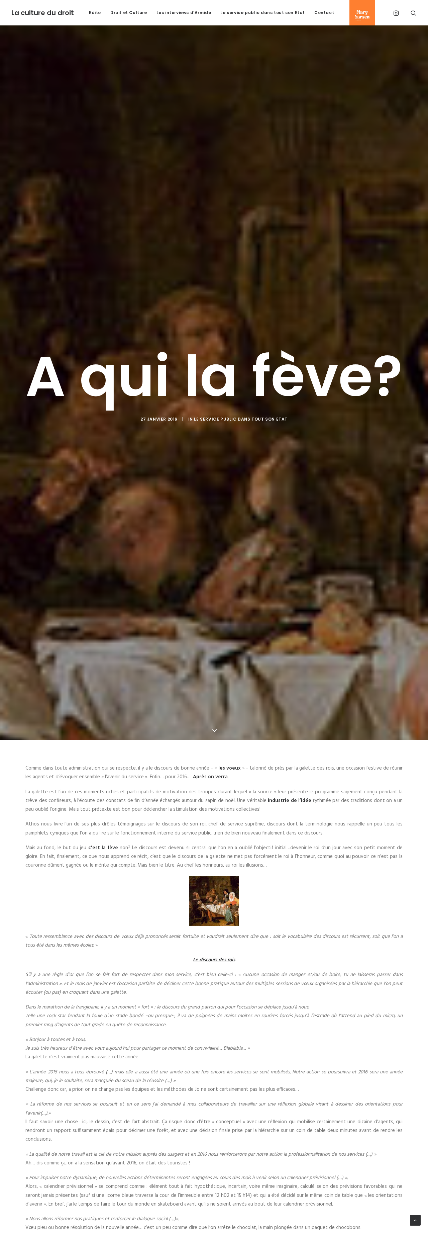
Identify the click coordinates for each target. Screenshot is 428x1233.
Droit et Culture (128, 13)
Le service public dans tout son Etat (262, 13)
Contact (324, 13)
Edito (95, 13)
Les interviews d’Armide (183, 13)
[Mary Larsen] (360, 12)
